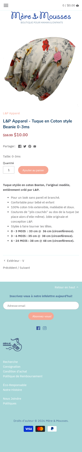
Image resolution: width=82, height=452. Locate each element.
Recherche (10, 362)
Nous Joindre (12, 398)
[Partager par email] (34, 146)
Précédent (10, 268)
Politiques (9, 403)
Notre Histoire (12, 390)
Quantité (8, 163)
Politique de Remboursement (22, 376)
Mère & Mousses (57, 421)
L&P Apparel (11, 113)
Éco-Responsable (14, 385)
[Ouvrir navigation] (6, 5)
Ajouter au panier (33, 170)
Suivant (25, 268)
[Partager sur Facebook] (19, 146)
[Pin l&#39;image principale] (29, 146)
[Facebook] (38, 328)
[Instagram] (45, 328)
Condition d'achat (15, 371)
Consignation (11, 366)
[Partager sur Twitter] (24, 146)
